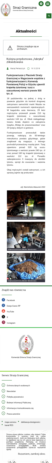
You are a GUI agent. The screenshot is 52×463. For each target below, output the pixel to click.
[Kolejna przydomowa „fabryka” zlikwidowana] (26, 205)
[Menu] (47, 4)
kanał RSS (9, 425)
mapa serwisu (10, 422)
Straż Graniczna (19, 7)
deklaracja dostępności (30, 422)
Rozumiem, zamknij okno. (32, 453)
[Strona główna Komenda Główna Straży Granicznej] (26, 344)
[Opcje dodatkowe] (41, 4)
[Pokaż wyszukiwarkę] (48, 15)
